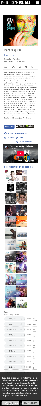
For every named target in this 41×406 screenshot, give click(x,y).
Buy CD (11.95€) (9, 126)
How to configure (30, 403)
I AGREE (10, 403)
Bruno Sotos (9, 55)
